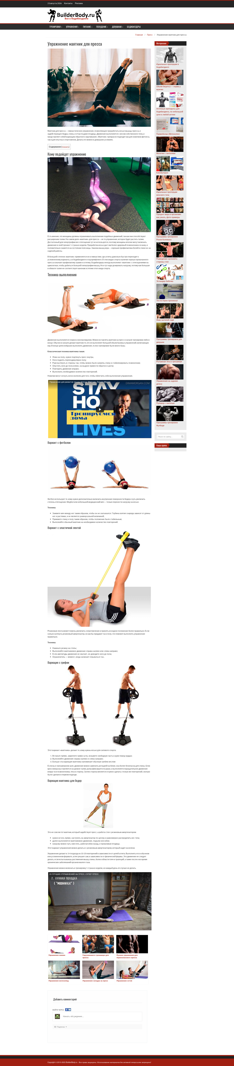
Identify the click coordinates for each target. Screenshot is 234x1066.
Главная (139, 34)
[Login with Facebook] (66, 1009)
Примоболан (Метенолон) (168, 133)
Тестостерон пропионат (167, 300)
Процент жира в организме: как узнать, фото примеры (168, 216)
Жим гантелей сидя (165, 319)
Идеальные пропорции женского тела (166, 193)
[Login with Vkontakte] (69, 1009)
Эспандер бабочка (164, 281)
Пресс (150, 34)
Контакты (68, 3)
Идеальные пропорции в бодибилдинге (167, 65)
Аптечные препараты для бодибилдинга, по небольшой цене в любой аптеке (169, 111)
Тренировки (55, 26)
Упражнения (72, 26)
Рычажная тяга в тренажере (169, 361)
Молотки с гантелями (165, 153)
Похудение (101, 26)
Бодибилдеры (134, 26)
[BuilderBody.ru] (75, 15)
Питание (87, 26)
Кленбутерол (162, 172)
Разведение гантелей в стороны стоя (166, 260)
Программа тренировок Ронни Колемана (167, 238)
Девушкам (117, 26)
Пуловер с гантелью (165, 403)
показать (65, 147)
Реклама (79, 3)
